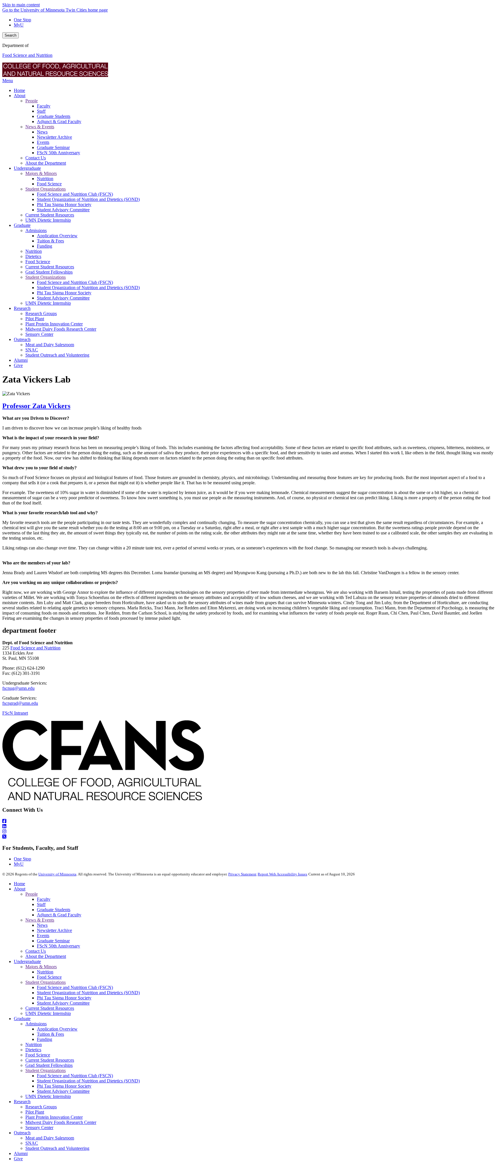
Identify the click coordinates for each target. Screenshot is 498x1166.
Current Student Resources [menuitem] (49, 214)
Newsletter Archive (54, 930)
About (19, 888)
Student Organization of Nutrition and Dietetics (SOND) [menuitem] (88, 199)
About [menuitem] (19, 95)
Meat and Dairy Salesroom (49, 1137)
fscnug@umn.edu (18, 688)
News (42, 925)
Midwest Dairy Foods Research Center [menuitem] (60, 329)
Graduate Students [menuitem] (53, 116)
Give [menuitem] (18, 365)
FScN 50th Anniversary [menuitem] (58, 152)
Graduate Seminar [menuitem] (53, 147)
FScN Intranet (15, 713)
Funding (44, 1039)
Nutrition (45, 971)
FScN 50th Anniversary (58, 945)
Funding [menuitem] (44, 246)
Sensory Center (39, 1127)
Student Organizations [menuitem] (45, 189)
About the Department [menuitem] (45, 163)
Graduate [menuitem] (22, 225)
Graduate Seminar (53, 940)
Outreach (22, 1132)
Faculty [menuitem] (43, 105)
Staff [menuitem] (41, 111)
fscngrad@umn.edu (20, 703)
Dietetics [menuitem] (33, 256)
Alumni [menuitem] (21, 360)
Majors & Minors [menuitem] (41, 173)
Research (22, 1101)
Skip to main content (21, 4)
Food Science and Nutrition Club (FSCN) (75, 987)
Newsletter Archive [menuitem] (54, 137)
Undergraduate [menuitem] (27, 168)
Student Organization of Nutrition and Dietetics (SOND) (88, 992)
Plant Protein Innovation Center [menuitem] (54, 323)
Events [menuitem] (43, 142)
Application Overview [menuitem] (57, 235)
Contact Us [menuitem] (35, 157)
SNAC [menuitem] (31, 349)
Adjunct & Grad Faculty (59, 914)
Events (43, 935)
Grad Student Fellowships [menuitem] (49, 272)
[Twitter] (249, 836)
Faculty (43, 899)
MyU (19, 24)
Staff (41, 904)
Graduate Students (53, 909)
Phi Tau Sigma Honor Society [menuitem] (64, 204)
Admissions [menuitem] (36, 230)
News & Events (39, 920)
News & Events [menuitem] (39, 126)
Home (19, 883)
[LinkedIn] (249, 826)
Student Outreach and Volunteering (57, 1148)
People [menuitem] (31, 100)
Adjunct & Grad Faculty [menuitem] (59, 121)
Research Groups (41, 1106)
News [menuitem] (42, 131)
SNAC (31, 1143)
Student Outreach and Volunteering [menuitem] (57, 355)
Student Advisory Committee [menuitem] (63, 209)
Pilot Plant (34, 1112)
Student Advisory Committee (63, 1003)
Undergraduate (27, 961)
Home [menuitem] (19, 90)
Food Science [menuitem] (49, 183)
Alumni (21, 1153)
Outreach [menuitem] (22, 339)
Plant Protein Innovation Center (54, 1117)
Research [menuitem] (22, 308)
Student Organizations (45, 982)
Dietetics (33, 1049)
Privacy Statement (242, 874)
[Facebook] (249, 821)
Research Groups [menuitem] (41, 313)
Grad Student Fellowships (49, 1065)
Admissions (36, 1023)
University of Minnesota (57, 874)
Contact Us (35, 951)
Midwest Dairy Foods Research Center (60, 1122)
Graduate (22, 1018)
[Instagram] (249, 831)
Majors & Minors (41, 966)
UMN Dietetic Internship (48, 1013)
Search (10, 35)
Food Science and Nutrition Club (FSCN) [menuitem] (75, 194)
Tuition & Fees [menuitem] (50, 240)
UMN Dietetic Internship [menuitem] (48, 220)
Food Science (49, 977)
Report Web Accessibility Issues (282, 874)
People (31, 894)
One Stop (22, 19)
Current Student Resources (49, 1008)
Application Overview (57, 1028)
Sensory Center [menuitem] (39, 334)
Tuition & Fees (50, 1034)
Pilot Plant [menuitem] (34, 318)
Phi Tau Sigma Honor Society (64, 997)
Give (18, 1158)
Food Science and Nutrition (27, 55)
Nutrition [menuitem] (45, 178)
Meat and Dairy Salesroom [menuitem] (49, 344)
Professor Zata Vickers (36, 406)
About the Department (45, 956)
